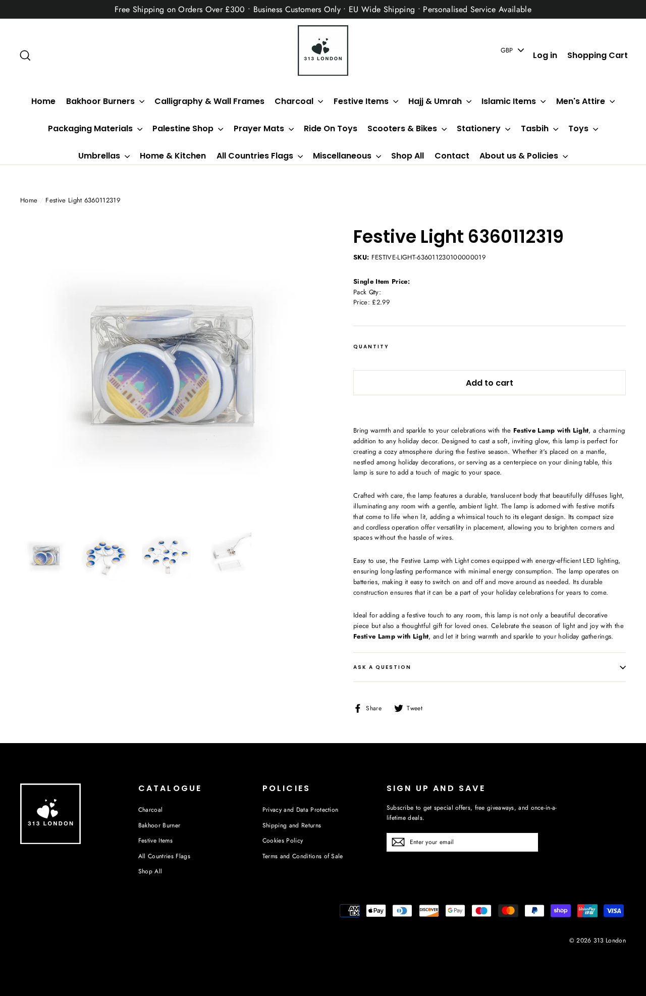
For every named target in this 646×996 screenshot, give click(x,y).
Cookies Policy (282, 840)
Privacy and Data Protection (300, 809)
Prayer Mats (260, 128)
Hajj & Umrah (436, 101)
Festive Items (362, 101)
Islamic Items (509, 101)
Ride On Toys (330, 128)
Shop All (407, 156)
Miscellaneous (343, 156)
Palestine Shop (184, 128)
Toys (579, 128)
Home (43, 101)
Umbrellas (100, 156)
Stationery (480, 128)
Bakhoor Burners (101, 101)
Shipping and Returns (291, 825)
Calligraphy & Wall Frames (209, 101)
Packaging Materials (91, 128)
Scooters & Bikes (403, 128)
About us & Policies (519, 156)
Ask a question (382, 667)
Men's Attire (581, 101)
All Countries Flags (256, 156)
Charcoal (295, 101)
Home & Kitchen (173, 156)
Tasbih (536, 128)
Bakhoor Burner (159, 825)
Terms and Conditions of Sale (302, 856)
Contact (452, 156)
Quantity (371, 347)
